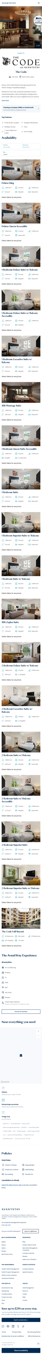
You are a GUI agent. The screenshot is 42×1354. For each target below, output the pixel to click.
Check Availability (21, 1350)
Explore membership (21, 1320)
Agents (4, 1242)
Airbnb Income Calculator (9, 1275)
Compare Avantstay (28, 1253)
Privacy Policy (16, 1332)
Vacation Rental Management (10, 1269)
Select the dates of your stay (11, 1185)
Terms (4, 1332)
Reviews (25, 1256)
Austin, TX (21, 53)
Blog (24, 1242)
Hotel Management (28, 1288)
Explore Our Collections (29, 1259)
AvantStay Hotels (7, 1294)
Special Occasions (28, 1272)
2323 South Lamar (28, 77)
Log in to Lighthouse (30, 1231)
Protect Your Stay (7, 1297)
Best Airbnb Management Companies (30, 1249)
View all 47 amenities (21, 1011)
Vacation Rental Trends (29, 1245)
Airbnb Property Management (10, 1272)
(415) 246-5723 (6, 1225)
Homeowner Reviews (8, 1278)
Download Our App (7, 1288)
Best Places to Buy (7, 1254)
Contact (25, 1300)
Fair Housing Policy (33, 1332)
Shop (3, 1300)
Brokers (4, 1251)
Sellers (4, 1248)
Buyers (4, 1245)
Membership (5, 1291)
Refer (24, 1297)
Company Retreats (28, 1269)
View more (5, 100)
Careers (25, 1294)
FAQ (3, 1303)
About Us (25, 1291)
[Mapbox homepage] (5, 1082)
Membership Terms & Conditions (13, 1336)
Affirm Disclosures (34, 1336)
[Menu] (39, 3)
